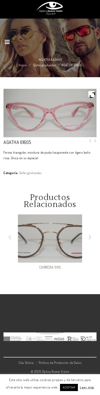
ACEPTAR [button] (69, 387)
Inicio (23, 65)
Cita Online (26, 363)
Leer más (87, 387)
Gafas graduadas (44, 65)
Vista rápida (78, 259)
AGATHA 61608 (88, 143)
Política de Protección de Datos (60, 363)
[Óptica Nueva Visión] (50, 8)
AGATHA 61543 (94, 143)
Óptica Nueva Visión (55, 371)
